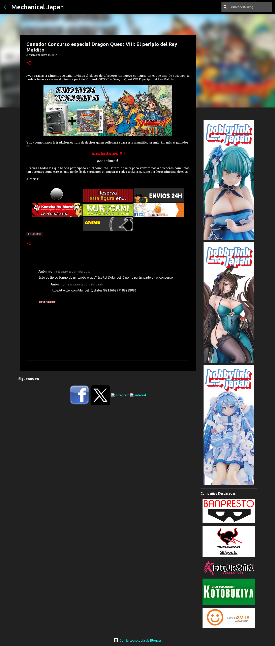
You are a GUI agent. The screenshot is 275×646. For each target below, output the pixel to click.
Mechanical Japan (37, 6)
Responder (47, 302)
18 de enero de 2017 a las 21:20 (84, 284)
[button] (28, 63)
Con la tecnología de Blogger (140, 640)
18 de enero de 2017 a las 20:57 (72, 271)
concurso (34, 234)
